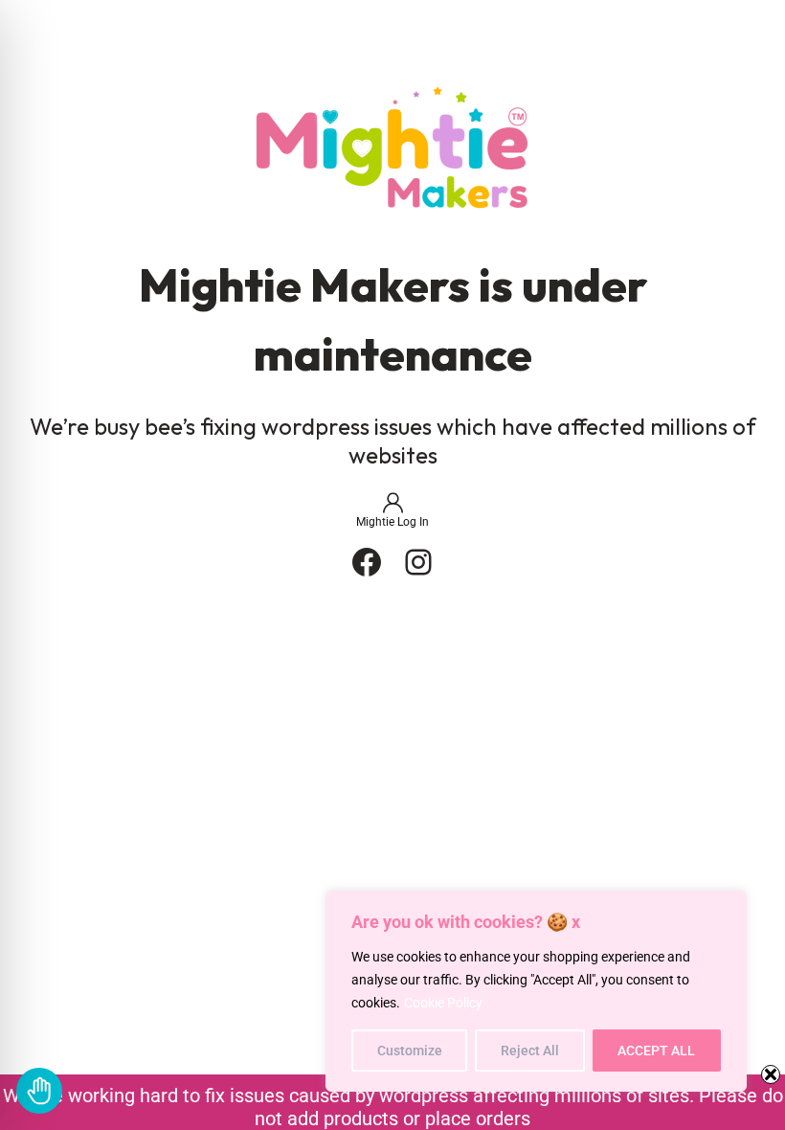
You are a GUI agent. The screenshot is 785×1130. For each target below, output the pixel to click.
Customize (409, 1050)
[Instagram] (418, 562)
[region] (536, 991)
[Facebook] (366, 562)
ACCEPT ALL (656, 1050)
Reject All (530, 1050)
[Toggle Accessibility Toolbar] (39, 1091)
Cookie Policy (443, 1002)
